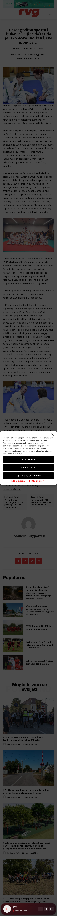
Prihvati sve (28, 459)
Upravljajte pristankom (29, 475)
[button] (52, 434)
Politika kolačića (18, 481)
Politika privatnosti (36, 481)
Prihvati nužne (28, 467)
